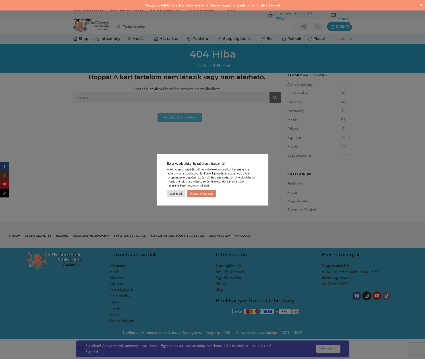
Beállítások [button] (176, 194)
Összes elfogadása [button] (202, 194)
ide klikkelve (269, 5)
